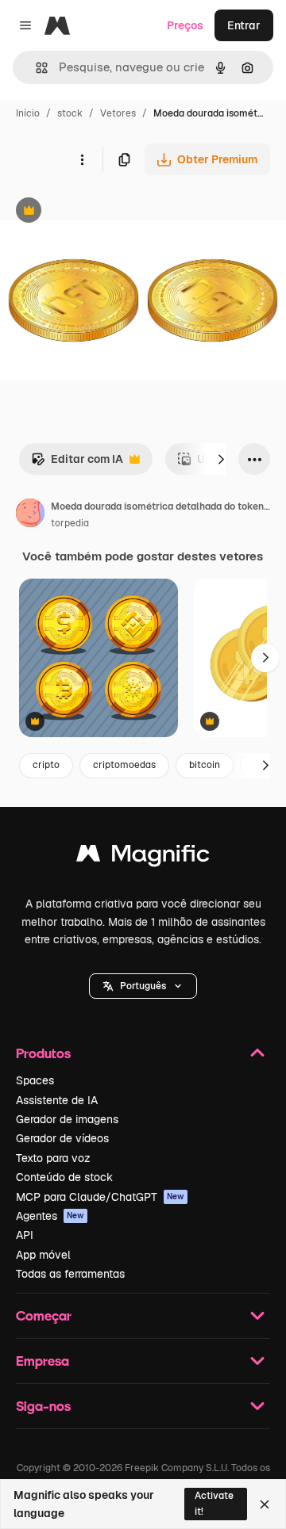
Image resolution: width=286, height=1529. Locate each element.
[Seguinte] (221, 459)
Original (101, 212)
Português (143, 986)
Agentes (50, 1216)
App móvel (43, 1255)
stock (70, 113)
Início (28, 113)
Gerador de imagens (67, 1119)
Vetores (118, 113)
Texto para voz (53, 1158)
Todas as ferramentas (70, 1274)
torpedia (70, 523)
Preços (185, 25)
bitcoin (204, 765)
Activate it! (214, 1503)
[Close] (264, 1504)
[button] (143, 986)
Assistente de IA (57, 1100)
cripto (46, 765)
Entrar (244, 25)
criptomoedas (124, 765)
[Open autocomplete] (35, 68)
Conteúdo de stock (64, 1177)
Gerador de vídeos (62, 1138)
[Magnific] (143, 857)
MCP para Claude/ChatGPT (100, 1197)
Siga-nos (43, 1405)
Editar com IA (77, 463)
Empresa (42, 1360)
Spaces (35, 1080)
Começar (44, 1315)
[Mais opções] (82, 159)
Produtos (43, 1053)
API (24, 1235)
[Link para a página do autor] (30, 515)
